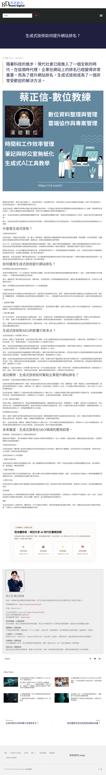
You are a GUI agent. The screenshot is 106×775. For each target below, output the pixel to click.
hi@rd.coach (25, 617)
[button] (101, 15)
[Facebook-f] (98, 769)
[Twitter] (101, 769)
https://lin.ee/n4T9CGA (35, 612)
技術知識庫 (43, 753)
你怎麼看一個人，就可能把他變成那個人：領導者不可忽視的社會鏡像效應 (86, 695)
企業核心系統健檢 (11, 757)
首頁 (5, 753)
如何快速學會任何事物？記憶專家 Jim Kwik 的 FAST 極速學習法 (35, 679)
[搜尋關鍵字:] (17, 15)
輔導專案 (52, 753)
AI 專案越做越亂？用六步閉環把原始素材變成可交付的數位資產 (35, 695)
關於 (32, 753)
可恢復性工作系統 (15, 753)
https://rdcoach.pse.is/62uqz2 (30, 604)
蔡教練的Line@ (77, 755)
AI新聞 (26, 753)
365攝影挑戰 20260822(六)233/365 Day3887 (86, 678)
